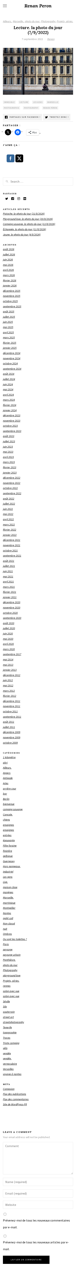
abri (5, 762)
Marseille (52, 102)
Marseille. (18, 21)
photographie (11, 108)
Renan (51, 39)
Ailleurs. (7, 21)
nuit (5, 929)
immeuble (9, 102)
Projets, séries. (65, 21)
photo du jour (32, 21)
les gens (37, 102)
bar (5, 793)
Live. (5, 882)
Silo (5, 1006)
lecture (23, 102)
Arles (5, 783)
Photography (48, 21)
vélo (5, 1048)
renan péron (50, 108)
